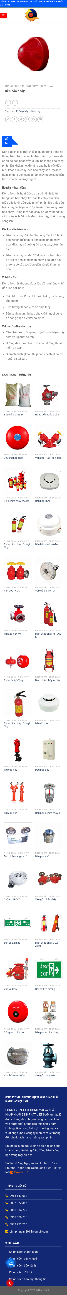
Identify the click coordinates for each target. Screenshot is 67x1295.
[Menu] (3, 16)
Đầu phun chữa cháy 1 (47, 813)
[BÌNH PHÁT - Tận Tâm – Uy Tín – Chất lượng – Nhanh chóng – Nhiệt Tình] (31, 15)
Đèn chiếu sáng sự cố (15, 856)
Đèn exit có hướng (45, 989)
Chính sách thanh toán (23, 1251)
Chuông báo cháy (13, 457)
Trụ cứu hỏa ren (12, 633)
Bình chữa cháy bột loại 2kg (17, 725)
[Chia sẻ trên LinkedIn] (40, 119)
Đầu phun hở (42, 856)
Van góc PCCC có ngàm (48, 457)
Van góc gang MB (45, 1075)
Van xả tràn (10, 989)
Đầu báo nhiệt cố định (47, 544)
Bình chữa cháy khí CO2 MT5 (48, 635)
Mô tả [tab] (6, 141)
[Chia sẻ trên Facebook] (15, 119)
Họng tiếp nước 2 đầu (47, 414)
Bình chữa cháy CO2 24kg (46, 944)
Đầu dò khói (41, 723)
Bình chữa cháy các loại (17, 501)
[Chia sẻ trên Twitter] (21, 119)
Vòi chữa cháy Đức (14, 1075)
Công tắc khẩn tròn (14, 1032)
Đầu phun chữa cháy (46, 1032)
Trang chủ (12, 86)
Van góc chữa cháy (45, 899)
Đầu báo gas (42, 769)
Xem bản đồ (21, 1172)
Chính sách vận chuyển (23, 1258)
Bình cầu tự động (13, 680)
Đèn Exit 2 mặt (12, 942)
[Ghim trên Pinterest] (34, 119)
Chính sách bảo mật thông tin (27, 1279)
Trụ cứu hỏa (10, 769)
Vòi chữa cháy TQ (45, 590)
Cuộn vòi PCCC (12, 899)
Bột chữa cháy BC (14, 414)
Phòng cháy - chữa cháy (37, 86)
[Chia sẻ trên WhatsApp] (8, 119)
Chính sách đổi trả (20, 1272)
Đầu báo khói (42, 501)
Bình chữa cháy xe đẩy (47, 680)
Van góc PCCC (12, 590)
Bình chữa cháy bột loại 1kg (17, 546)
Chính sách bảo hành (22, 1265)
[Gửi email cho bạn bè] (27, 119)
